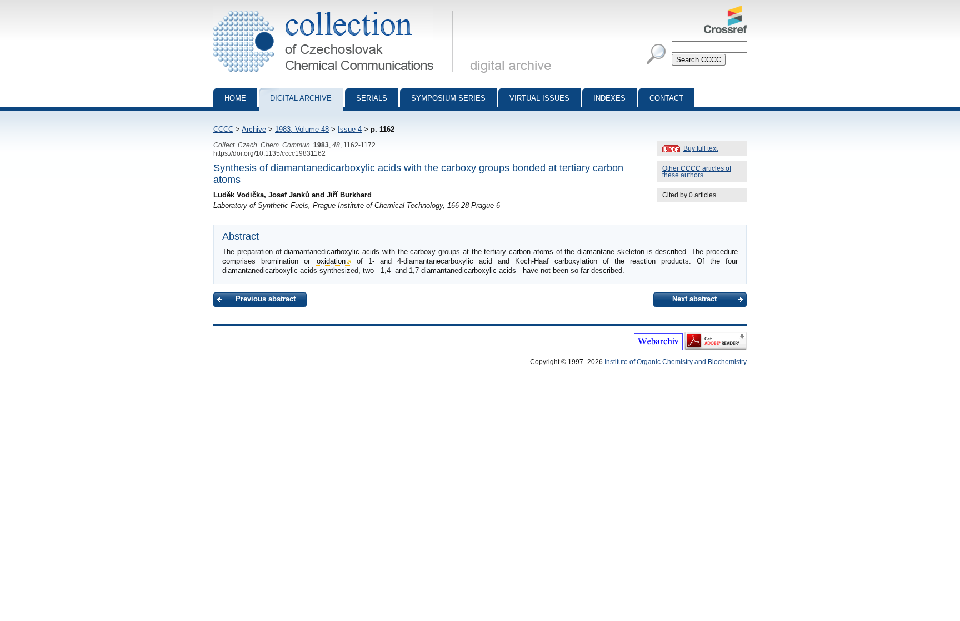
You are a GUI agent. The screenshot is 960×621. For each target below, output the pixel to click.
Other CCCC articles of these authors (696, 171)
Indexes (609, 98)
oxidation (331, 261)
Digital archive (301, 98)
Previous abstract (266, 299)
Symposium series (448, 98)
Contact (666, 98)
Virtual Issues (539, 98)
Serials (371, 98)
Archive (254, 129)
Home (235, 98)
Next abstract (694, 299)
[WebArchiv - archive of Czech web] (658, 348)
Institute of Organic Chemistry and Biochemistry (675, 362)
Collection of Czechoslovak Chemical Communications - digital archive (336, 10)
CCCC (223, 129)
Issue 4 (350, 129)
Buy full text (700, 148)
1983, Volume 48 (302, 129)
